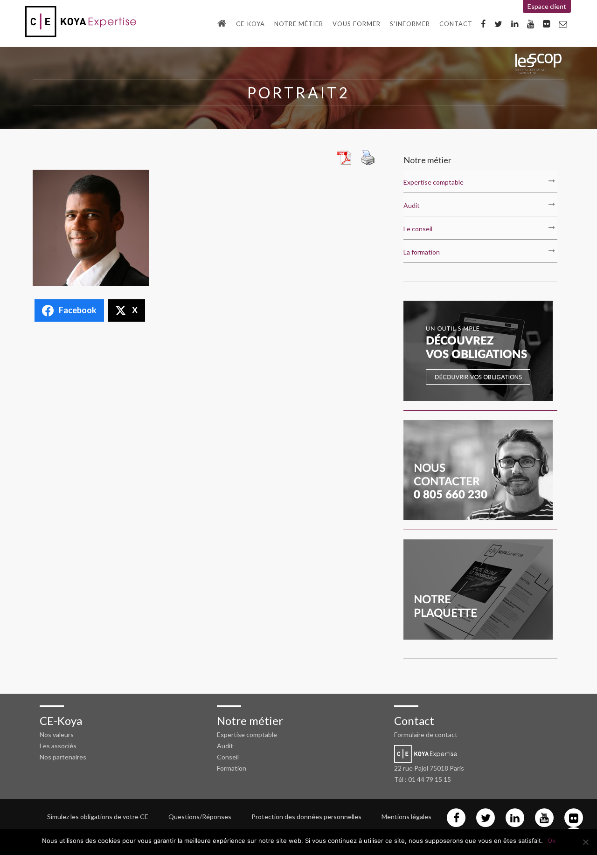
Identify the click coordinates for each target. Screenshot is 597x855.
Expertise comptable (433, 182)
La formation (421, 252)
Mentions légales (406, 817)
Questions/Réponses (199, 817)
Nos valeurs (57, 734)
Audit (411, 205)
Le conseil (417, 229)
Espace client (547, 6)
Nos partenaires (63, 757)
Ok (551, 840)
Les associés (58, 746)
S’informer (410, 24)
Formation (231, 768)
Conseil (228, 757)
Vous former (357, 24)
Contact (455, 24)
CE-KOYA (250, 24)
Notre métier (298, 24)
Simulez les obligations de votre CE (97, 817)
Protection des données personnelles (306, 817)
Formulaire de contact (426, 734)
